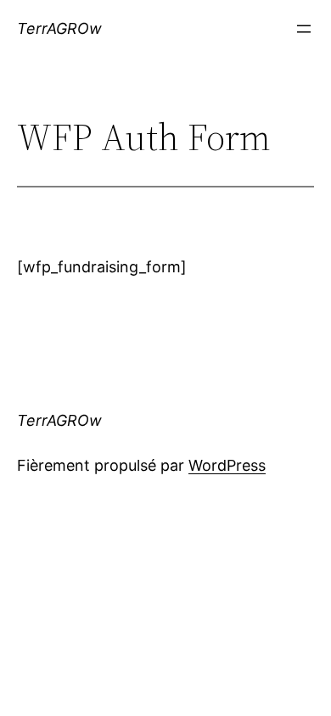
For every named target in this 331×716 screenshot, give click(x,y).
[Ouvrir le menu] (304, 29)
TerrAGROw (59, 28)
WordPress (227, 465)
